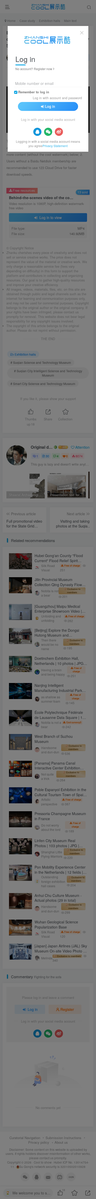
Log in (50, 106)
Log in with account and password (57, 98)
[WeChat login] (48, 132)
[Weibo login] (59, 132)
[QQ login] (37, 132)
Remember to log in (33, 92)
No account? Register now (33, 69)
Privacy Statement (55, 146)
